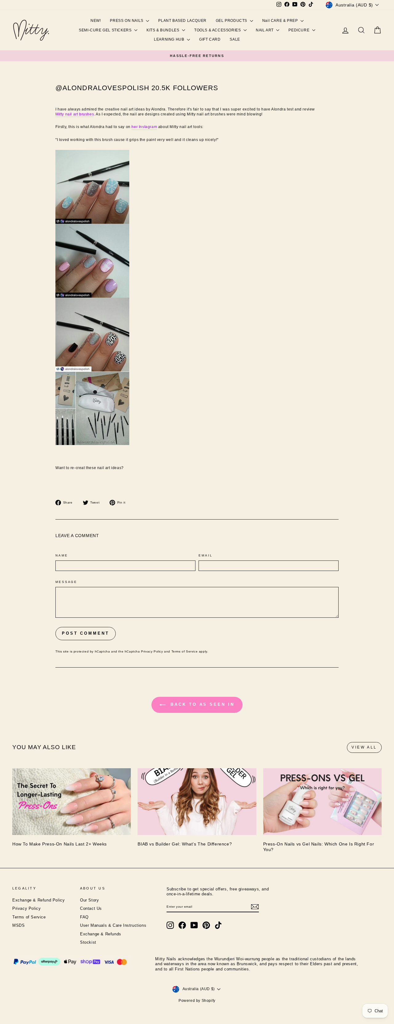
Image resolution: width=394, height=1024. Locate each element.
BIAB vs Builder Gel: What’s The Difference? (185, 843)
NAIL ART (265, 30)
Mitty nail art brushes (74, 114)
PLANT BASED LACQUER (182, 20)
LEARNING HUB (169, 39)
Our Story (89, 900)
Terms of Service (184, 651)
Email (205, 555)
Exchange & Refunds (100, 934)
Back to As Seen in (201, 704)
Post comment (85, 633)
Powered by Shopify (197, 1000)
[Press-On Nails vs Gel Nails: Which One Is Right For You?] (322, 801)
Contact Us (91, 908)
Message (66, 582)
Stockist (88, 942)
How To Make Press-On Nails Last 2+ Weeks (59, 843)
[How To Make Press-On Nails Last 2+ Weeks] (71, 801)
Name (61, 555)
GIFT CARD (209, 39)
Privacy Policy (152, 651)
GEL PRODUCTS (232, 20)
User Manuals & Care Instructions (113, 925)
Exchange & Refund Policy (38, 900)
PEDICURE (299, 30)
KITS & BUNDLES (163, 30)
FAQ (84, 917)
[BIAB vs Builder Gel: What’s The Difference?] (197, 801)
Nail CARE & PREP (280, 20)
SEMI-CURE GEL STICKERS (106, 30)
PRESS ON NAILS (127, 20)
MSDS (18, 925)
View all (364, 747)
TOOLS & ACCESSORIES (218, 30)
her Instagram (144, 127)
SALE (235, 39)
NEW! (95, 20)
